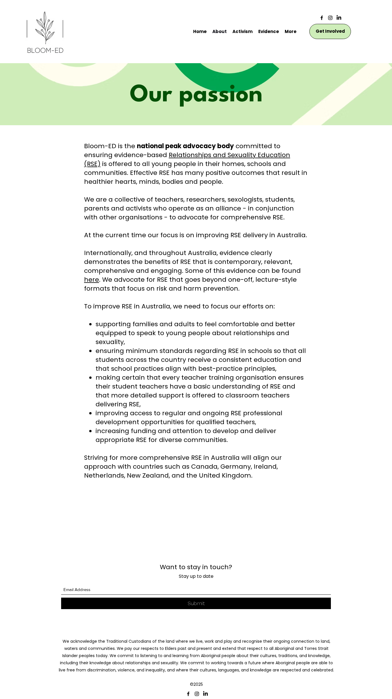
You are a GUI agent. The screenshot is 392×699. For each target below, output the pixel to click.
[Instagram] (330, 18)
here (91, 279)
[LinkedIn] (339, 18)
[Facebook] (322, 18)
